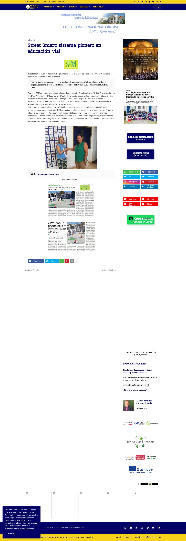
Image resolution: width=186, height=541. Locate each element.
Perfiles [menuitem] (60, 7)
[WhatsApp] (61, 261)
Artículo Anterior (32, 270)
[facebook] (138, 2)
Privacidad (128, 537)
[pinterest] (149, 2)
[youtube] (153, 2)
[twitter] (142, 2)
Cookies (138, 537)
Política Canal (150, 537)
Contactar (61, 2)
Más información (27, 528)
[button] (157, 7)
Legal (118, 537)
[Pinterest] (67, 261)
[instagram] (146, 2)
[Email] (72, 261)
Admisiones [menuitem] (98, 7)
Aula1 (38, 2)
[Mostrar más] (77, 261)
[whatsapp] (135, 2)
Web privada (29, 2)
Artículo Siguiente (109, 270)
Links (44, 2)
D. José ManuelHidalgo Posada (144, 402)
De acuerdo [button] (12, 534)
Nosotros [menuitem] (48, 7)
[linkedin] (157, 2)
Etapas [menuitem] (72, 7)
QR (160, 537)
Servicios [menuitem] (84, 7)
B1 (35, 40)
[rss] (160, 2)
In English (52, 2)
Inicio (30, 40)
